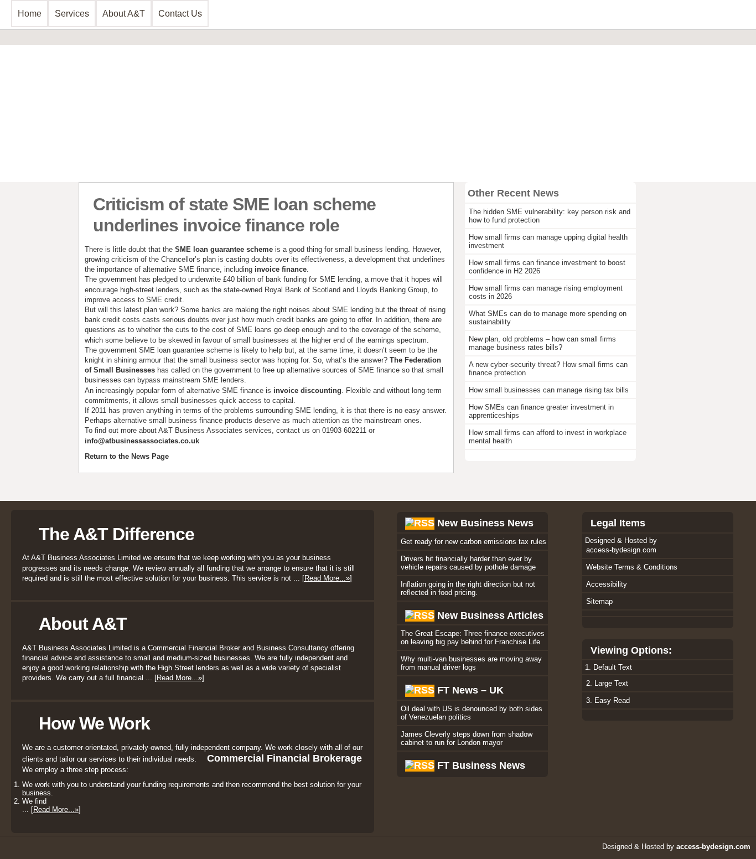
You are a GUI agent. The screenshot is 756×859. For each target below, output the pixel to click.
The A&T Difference (116, 534)
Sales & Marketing (55, 92)
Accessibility (606, 584)
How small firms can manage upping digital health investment (548, 241)
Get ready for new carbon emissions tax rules (473, 541)
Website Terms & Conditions (631, 567)
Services (72, 13)
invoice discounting (307, 390)
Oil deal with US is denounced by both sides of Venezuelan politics (471, 713)
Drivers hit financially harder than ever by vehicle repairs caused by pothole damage (468, 563)
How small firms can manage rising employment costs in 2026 (546, 292)
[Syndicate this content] (419, 523)
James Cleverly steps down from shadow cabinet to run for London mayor (466, 738)
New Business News (485, 523)
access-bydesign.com (621, 550)
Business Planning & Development (87, 78)
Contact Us (180, 13)
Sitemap (599, 601)
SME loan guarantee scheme (225, 249)
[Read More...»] (327, 578)
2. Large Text (607, 683)
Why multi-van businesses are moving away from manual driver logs (471, 663)
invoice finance (281, 269)
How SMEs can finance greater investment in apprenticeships (541, 411)
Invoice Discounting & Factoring (327, 92)
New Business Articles (490, 615)
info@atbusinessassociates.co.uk (142, 441)
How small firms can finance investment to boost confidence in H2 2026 (547, 266)
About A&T (123, 13)
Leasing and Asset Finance (318, 106)
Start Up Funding (299, 120)
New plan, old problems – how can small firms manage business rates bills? (542, 343)
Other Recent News (513, 193)
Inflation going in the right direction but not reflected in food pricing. (468, 588)
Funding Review (52, 106)
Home (30, 13)
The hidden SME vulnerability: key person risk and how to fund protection (549, 216)
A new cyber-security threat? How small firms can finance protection (548, 368)
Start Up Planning (54, 120)
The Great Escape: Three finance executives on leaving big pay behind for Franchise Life (473, 637)
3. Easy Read (608, 700)
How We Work (94, 723)
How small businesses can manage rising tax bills (549, 390)
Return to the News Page (127, 456)
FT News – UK (470, 690)
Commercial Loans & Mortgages (327, 78)
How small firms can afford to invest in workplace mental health (547, 436)
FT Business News (481, 765)
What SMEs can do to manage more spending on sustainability (547, 317)
